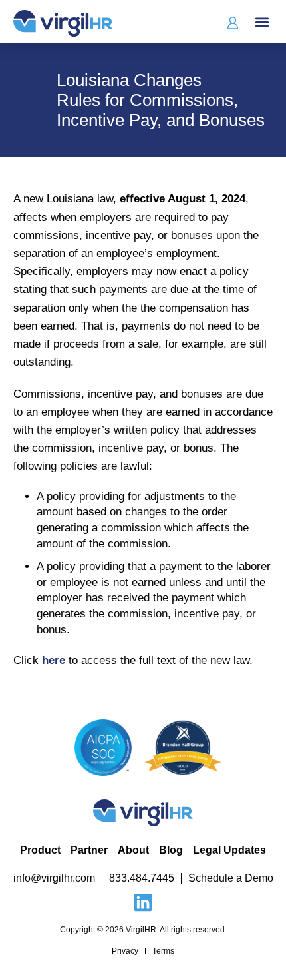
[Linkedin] (143, 902)
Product (40, 850)
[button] (262, 22)
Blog (171, 850)
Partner (89, 850)
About (133, 850)
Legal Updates (229, 850)
